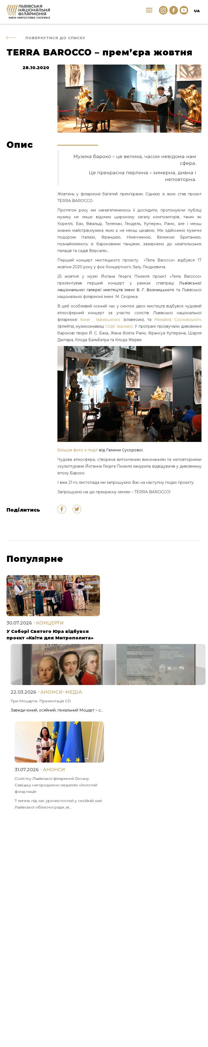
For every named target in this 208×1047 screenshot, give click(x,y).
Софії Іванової (118, 326)
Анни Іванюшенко (100, 319)
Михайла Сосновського (178, 319)
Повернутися (55, 37)
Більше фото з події (78, 450)
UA (197, 11)
